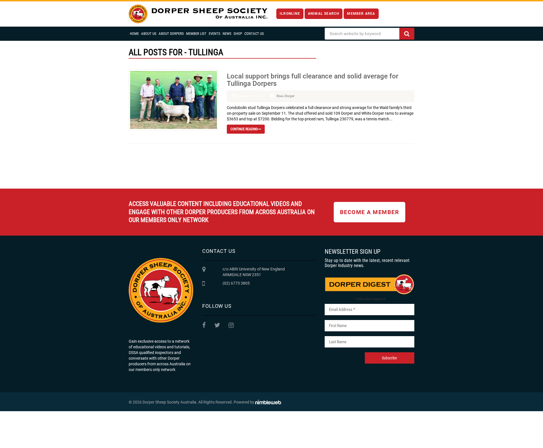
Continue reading (244, 129)
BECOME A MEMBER (369, 212)
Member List (196, 33)
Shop (238, 33)
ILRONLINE (290, 14)
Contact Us (254, 33)
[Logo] (198, 14)
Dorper (290, 96)
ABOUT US (148, 33)
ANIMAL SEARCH (323, 14)
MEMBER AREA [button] (361, 14)
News (227, 33)
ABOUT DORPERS (171, 33)
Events (214, 33)
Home (134, 33)
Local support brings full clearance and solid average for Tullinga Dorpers (312, 80)
